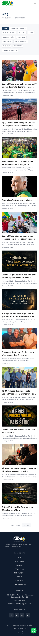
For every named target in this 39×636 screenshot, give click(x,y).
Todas (5, 28)
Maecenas (21, 37)
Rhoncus (6, 46)
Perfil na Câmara (19, 628)
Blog (19, 577)
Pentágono (19, 573)
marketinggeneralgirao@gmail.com (19, 604)
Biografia (19, 561)
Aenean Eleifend (9, 32)
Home (19, 558)
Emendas (19, 565)
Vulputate (18, 46)
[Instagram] (11, 615)
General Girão (8, 37)
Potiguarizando (21, 41)
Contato (19, 580)
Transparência (19, 584)
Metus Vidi (7, 41)
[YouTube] (22, 615)
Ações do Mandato (18, 28)
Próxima (26, 525)
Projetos (19, 569)
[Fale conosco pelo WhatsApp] (34, 630)
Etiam (31, 32)
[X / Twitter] (28, 615)
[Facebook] (17, 615)
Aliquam (22, 32)
